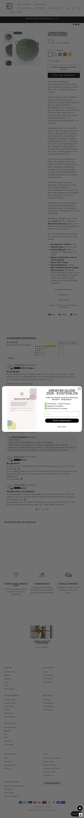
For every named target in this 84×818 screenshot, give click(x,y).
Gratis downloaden (62, 420)
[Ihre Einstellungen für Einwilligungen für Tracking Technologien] (80, 814)
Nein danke (62, 427)
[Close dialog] (79, 388)
